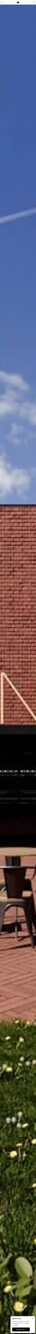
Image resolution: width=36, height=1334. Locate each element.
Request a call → (21, 1329)
